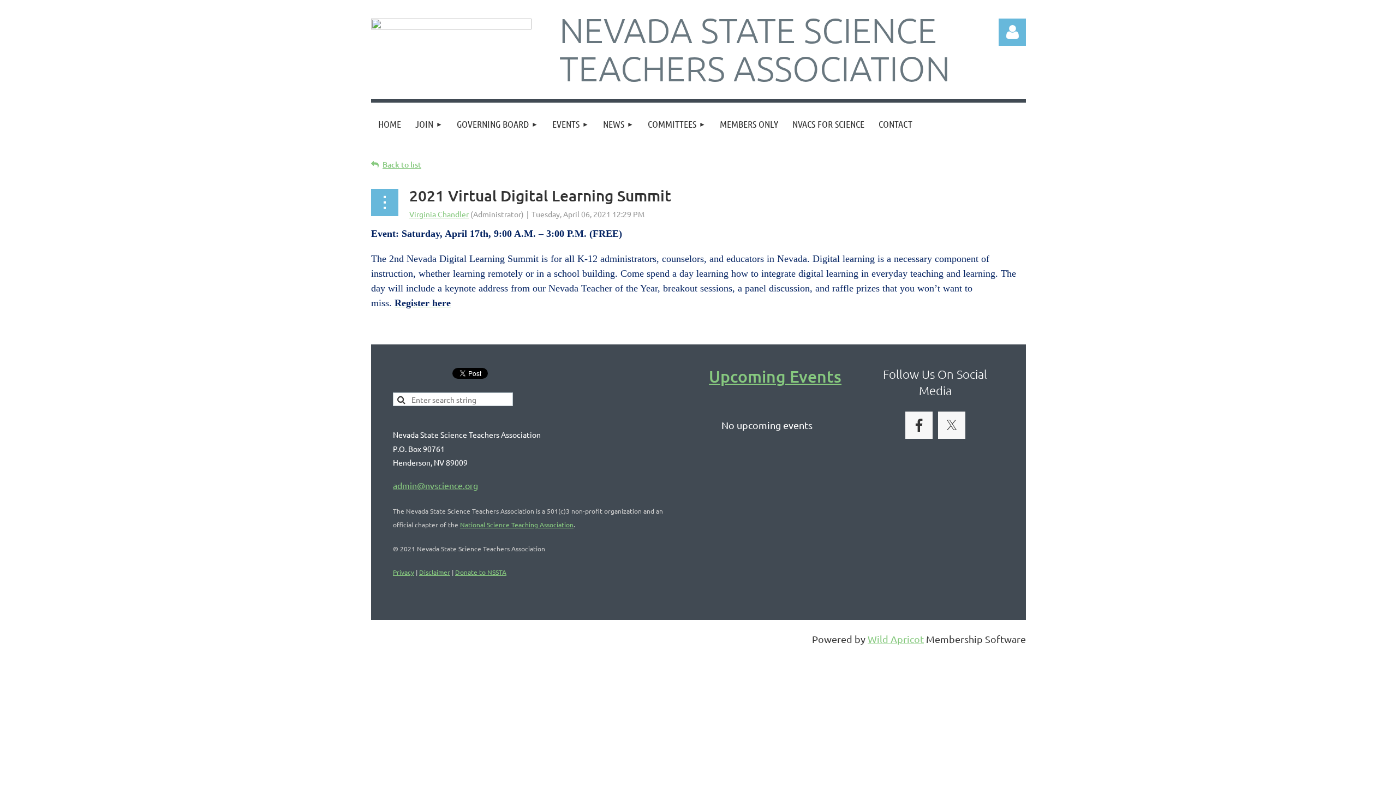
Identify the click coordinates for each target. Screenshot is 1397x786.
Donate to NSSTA (480, 572)
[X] (951, 425)
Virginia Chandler (439, 214)
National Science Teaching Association (517, 524)
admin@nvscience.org (435, 485)
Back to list (402, 164)
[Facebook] (919, 425)
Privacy (403, 572)
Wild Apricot (896, 639)
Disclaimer (434, 572)
